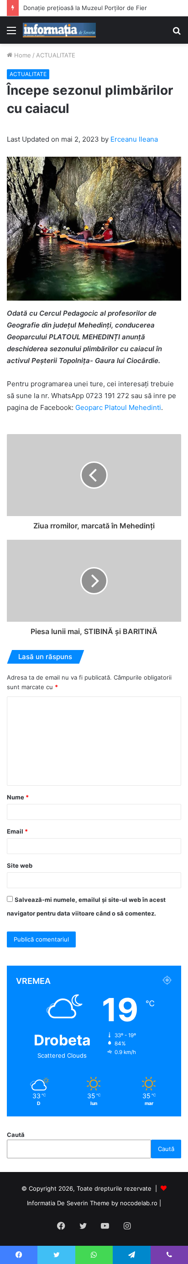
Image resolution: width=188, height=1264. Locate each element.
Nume (18, 797)
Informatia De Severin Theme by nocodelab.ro (92, 1203)
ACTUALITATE (55, 55)
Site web (19, 865)
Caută (16, 1134)
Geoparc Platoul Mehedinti (118, 407)
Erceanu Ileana (134, 139)
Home (21, 55)
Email (17, 831)
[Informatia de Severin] (59, 30)
